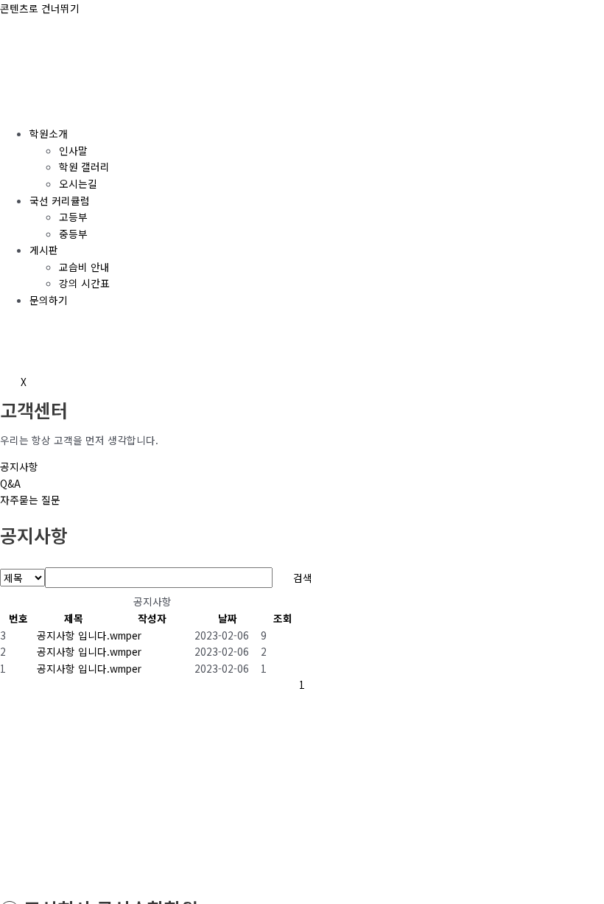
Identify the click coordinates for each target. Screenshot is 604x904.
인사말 (73, 150)
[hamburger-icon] (20, 105)
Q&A (10, 483)
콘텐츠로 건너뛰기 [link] (40, 8)
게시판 (43, 249)
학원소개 (48, 133)
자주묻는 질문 (30, 499)
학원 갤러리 (84, 166)
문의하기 (48, 299)
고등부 (73, 216)
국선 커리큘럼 (59, 200)
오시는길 (78, 183)
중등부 (73, 233)
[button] (125, 635)
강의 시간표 (84, 283)
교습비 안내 (84, 266)
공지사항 (19, 466)
